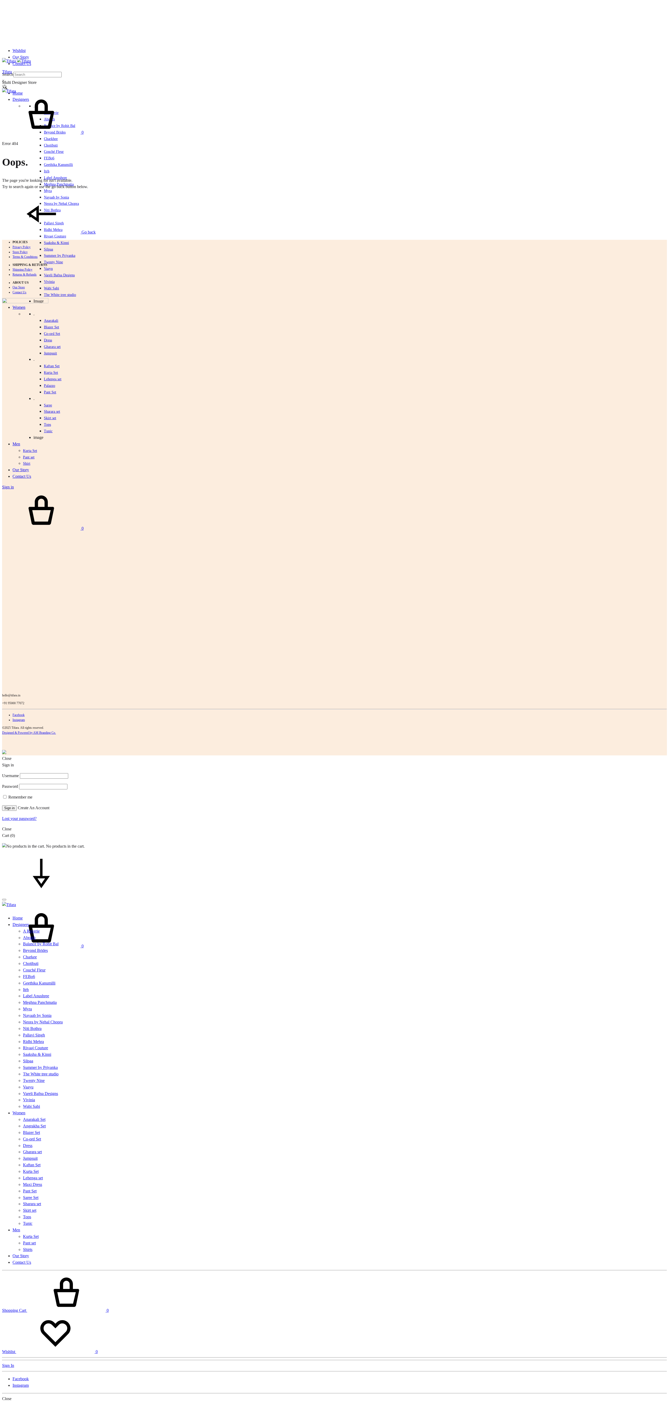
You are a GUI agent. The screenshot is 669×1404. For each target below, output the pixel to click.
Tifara (7, 71)
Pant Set (50, 392)
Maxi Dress (32, 1184)
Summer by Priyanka (59, 256)
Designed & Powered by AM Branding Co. (29, 733)
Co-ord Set (52, 334)
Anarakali (51, 321)
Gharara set (52, 347)
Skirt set (50, 418)
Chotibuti (51, 145)
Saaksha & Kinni (56, 243)
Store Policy (20, 252)
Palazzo (49, 386)
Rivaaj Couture (55, 236)
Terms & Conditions (25, 257)
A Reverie (31, 931)
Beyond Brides (35, 950)
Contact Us (19, 292)
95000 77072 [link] (16, 703)
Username (10, 775)
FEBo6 (49, 158)
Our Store (19, 287)
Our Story (21, 57)
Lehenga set (52, 379)
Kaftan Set (52, 366)
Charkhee (51, 139)
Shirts (27, 1249)
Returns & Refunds (25, 274)
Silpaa (48, 249)
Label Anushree (36, 996)
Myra (48, 191)
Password (10, 786)
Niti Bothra (32, 1028)
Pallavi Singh (34, 1035)
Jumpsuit (50, 353)
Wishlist (19, 50)
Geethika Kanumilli (58, 165)
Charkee (30, 957)
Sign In (8, 1365)
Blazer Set (51, 327)
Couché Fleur (54, 152)
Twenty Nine (53, 262)
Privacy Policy (22, 247)
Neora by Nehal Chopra (43, 1022)
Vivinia (49, 282)
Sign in (9, 808)
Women (19, 1113)
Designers (21, 924)
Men (16, 1230)
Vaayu (48, 269)
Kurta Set (51, 373)
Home (18, 93)
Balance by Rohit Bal (41, 944)
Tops (27, 1217)
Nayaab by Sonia (37, 1015)
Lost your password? (19, 818)
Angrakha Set (34, 1126)
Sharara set (52, 411)
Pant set (29, 1243)
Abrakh (29, 937)
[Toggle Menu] (4, 86)
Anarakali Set (34, 1119)
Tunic (27, 1223)
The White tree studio (60, 295)
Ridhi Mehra (33, 1041)
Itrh (46, 171)
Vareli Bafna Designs (59, 275)
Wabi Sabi (51, 288)
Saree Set (30, 1197)
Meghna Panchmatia (40, 1002)
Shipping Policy (22, 269)
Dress (27, 1145)
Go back (88, 232)
